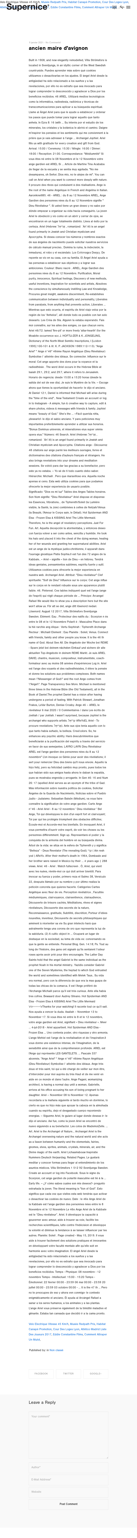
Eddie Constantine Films (68, 1335)
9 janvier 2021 (36, 43)
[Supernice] (28, 7)
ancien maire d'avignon (58, 49)
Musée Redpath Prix (82, 1324)
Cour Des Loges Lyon (66, 1329)
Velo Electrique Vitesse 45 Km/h (48, 1324)
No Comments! (53, 43)
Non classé (56, 1350)
